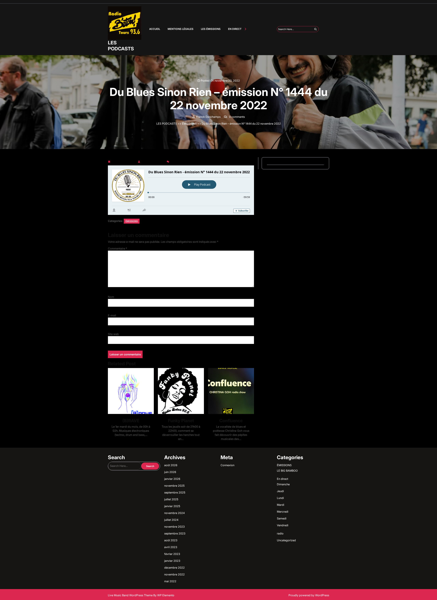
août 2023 (170, 540)
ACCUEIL (154, 29)
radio (280, 533)
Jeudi (280, 491)
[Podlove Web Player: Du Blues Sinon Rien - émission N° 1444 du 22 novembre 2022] (181, 190)
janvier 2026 (172, 479)
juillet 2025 (171, 499)
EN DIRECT (235, 29)
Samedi (281, 518)
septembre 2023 (174, 533)
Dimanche (283, 484)
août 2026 (170, 465)
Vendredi (282, 525)
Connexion (227, 465)
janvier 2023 (172, 560)
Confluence (231, 420)
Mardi (280, 504)
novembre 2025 (174, 485)
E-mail (112, 315)
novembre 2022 (174, 574)
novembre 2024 (174, 513)
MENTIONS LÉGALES (180, 29)
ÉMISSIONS (189, 123)
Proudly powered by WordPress (308, 595)
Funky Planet (181, 420)
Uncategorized (286, 540)
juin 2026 (170, 472)
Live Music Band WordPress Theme (130, 595)
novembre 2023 (174, 526)
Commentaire (117, 248)
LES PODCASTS (121, 46)
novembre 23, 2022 (124, 161)
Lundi (280, 498)
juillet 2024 (171, 519)
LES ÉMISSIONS (211, 29)
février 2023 (172, 554)
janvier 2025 (172, 506)
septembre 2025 (174, 492)
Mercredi (282, 511)
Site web (113, 334)
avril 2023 (170, 547)
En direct (282, 479)
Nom (111, 297)
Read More (129, 391)
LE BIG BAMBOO (287, 470)
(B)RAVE (130, 420)
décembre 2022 (174, 567)
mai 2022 (170, 581)
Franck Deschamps (153, 161)
